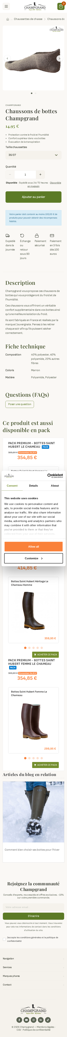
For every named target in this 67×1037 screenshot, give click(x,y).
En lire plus (13, 858)
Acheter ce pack (45, 654)
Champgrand (13, 105)
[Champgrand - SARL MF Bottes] (35, 6)
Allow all (33, 546)
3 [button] (33, 648)
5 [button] (42, 648)
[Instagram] (33, 1020)
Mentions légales (45, 1026)
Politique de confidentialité (36, 1029)
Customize (31, 558)
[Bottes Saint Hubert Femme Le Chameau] (33, 721)
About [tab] (55, 485)
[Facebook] (19, 1020)
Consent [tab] (12, 485)
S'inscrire (33, 916)
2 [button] (35, 93)
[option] (33, 58)
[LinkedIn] (41, 1020)
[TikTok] (48, 1020)
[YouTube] (26, 1020)
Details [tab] (33, 485)
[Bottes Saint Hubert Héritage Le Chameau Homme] (33, 611)
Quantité (11, 166)
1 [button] (31, 93)
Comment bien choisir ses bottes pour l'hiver (32, 850)
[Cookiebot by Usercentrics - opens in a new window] (48, 475)
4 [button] (37, 648)
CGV (19, 1029)
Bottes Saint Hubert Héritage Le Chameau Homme (29, 583)
